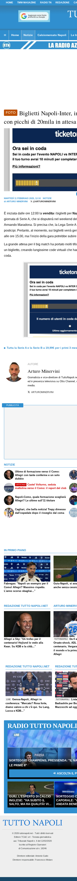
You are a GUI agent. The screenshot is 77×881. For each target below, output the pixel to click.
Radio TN (46, 2)
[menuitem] (5, 35)
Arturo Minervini (17, 201)
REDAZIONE (62, 2)
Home (9, 2)
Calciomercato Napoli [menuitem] (52, 35)
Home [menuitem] (15, 35)
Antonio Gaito (41, 856)
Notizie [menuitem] (28, 35)
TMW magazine (26, 2)
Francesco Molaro (44, 860)
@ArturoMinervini (44, 201)
